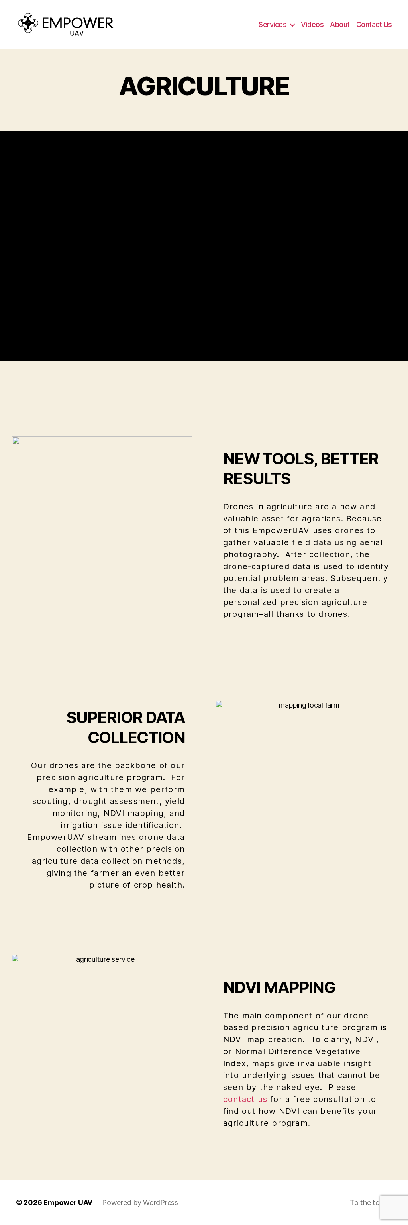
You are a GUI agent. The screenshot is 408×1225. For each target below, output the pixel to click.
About (340, 24)
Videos (312, 24)
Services (272, 24)
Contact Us (374, 24)
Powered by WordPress (140, 1202)
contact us (245, 1099)
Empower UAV (67, 1202)
